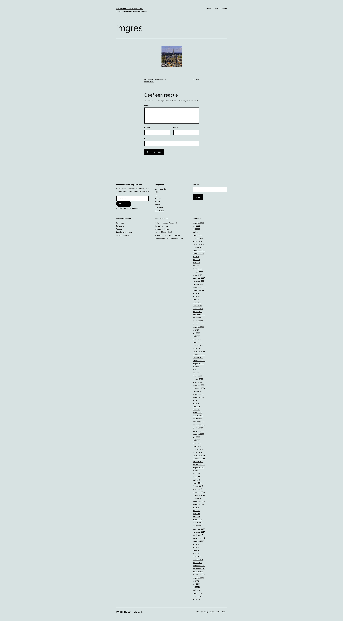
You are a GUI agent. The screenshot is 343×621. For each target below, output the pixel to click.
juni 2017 (196, 547)
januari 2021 (197, 419)
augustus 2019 (198, 468)
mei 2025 (196, 263)
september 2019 (199, 465)
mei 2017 (196, 550)
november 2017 (199, 532)
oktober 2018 (198, 498)
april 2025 (197, 266)
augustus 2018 (198, 504)
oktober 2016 (198, 572)
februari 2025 (198, 272)
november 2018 (199, 495)
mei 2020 (196, 440)
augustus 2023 (198, 327)
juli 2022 (196, 367)
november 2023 (199, 318)
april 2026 (197, 232)
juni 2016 (196, 584)
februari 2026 (198, 238)
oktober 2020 (198, 428)
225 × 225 (195, 79)
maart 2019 (197, 483)
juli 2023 (196, 330)
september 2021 (199, 394)
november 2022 (199, 354)
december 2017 (199, 529)
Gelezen (158, 198)
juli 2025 (196, 257)
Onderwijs (158, 204)
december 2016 (199, 566)
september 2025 (199, 250)
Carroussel (120, 223)
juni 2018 (196, 511)
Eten (156, 195)
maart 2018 (197, 520)
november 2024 (199, 281)
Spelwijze (165, 229)
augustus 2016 (198, 578)
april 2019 (196, 480)
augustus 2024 (198, 290)
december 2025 (199, 244)
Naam (147, 127)
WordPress (222, 612)
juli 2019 (196, 471)
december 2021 (199, 385)
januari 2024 (197, 312)
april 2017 (196, 553)
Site (145, 139)
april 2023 (197, 339)
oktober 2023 (198, 321)
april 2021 (196, 409)
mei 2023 (196, 336)
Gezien (157, 201)
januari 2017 (197, 563)
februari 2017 (198, 559)
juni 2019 (196, 474)
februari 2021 (198, 416)
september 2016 (199, 575)
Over (216, 9)
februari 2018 (198, 523)
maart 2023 (197, 342)
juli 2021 (196, 400)
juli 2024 (196, 293)
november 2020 (199, 425)
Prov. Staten (159, 210)
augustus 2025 (198, 253)
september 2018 (199, 501)
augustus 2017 (198, 541)
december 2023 (199, 315)
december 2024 (199, 278)
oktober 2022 (198, 357)
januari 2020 (197, 452)
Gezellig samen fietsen (124, 232)
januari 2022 (197, 382)
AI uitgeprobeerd (122, 235)
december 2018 (199, 492)
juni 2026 (196, 226)
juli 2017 (196, 544)
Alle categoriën (160, 189)
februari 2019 (198, 486)
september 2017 (199, 538)
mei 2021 (196, 406)
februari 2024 (198, 309)
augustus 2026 (198, 223)
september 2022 (199, 361)
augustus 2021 (198, 397)
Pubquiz (119, 229)
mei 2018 (196, 514)
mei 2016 (196, 587)
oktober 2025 (198, 247)
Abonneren (124, 204)
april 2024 (197, 302)
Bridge (157, 192)
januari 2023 (197, 348)
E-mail (176, 127)
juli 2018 (196, 507)
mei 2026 (196, 229)
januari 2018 (197, 526)
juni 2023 (196, 333)
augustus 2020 (198, 434)
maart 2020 (197, 446)
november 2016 (199, 569)
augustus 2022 (198, 364)
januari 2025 (197, 275)
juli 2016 (196, 581)
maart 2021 (197, 413)
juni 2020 (196, 437)
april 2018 (196, 517)
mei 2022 (196, 370)
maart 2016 (197, 593)
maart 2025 (197, 269)
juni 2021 (196, 403)
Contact (223, 9)
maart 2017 (197, 556)
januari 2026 (197, 241)
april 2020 (197, 443)
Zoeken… (196, 185)
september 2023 (199, 324)
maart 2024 (197, 305)
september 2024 (199, 287)
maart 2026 (197, 235)
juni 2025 (196, 260)
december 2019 (199, 455)
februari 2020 (198, 449)
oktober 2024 (198, 284)
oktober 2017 (198, 535)
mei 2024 (196, 299)
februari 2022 (198, 379)
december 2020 (199, 422)
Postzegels (159, 207)
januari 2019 (197, 489)
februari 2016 (198, 596)
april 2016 (196, 590)
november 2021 (199, 388)
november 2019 (199, 458)
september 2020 (199, 431)
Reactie (147, 105)
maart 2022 (197, 376)
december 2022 (199, 351)
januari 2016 (197, 599)
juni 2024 (196, 296)
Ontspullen (120, 226)
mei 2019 (196, 477)
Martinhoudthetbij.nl (129, 8)
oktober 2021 (198, 391)
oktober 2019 (198, 462)
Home (208, 9)
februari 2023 (198, 345)
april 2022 (197, 373)
